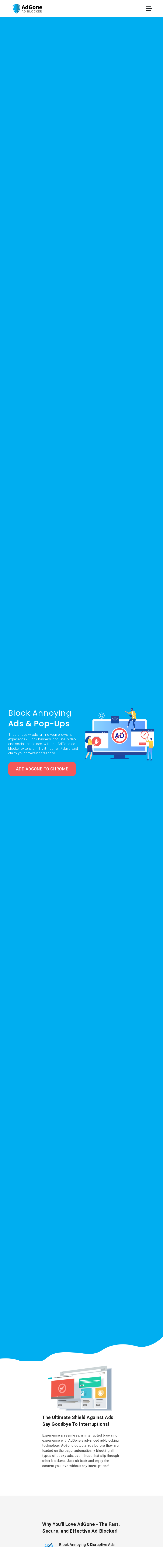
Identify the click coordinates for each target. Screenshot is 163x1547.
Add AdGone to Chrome (42, 768)
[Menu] (149, 9)
